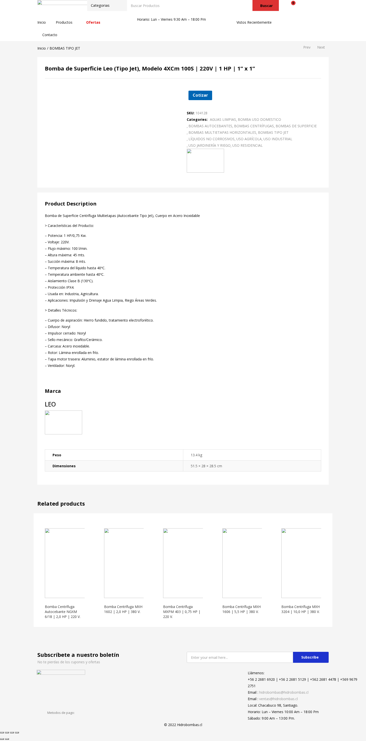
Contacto (49, 34)
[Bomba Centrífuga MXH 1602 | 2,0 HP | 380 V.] (139, 562)
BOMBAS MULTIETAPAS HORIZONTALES (222, 132)
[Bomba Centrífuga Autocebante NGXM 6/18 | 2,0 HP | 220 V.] (80, 562)
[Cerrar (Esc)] (2, 732)
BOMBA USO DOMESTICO (259, 119)
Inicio (41, 22)
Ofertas (93, 22)
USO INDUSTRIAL (277, 138)
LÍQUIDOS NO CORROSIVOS (211, 138)
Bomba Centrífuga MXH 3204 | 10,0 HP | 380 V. (300, 609)
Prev (306, 47)
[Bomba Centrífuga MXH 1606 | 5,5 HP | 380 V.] (257, 562)
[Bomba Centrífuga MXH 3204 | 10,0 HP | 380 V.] (316, 562)
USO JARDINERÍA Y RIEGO (209, 145)
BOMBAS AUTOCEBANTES (210, 126)
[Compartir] (7, 732)
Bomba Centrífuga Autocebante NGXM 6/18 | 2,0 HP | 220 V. (62, 611)
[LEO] (205, 160)
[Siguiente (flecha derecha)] (7, 739)
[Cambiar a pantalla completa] (12, 732)
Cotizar (200, 95)
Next (321, 47)
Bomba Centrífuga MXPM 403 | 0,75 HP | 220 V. (181, 611)
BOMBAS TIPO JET (65, 48)
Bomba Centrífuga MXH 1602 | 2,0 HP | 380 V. (123, 609)
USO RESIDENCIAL (247, 145)
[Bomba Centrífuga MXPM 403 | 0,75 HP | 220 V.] (198, 562)
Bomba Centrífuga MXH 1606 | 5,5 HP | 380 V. (241, 609)
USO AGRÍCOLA (249, 138)
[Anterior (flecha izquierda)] (2, 739)
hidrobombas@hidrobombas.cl (283, 692)
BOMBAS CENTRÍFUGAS (254, 126)
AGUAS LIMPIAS (223, 119)
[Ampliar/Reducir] (17, 732)
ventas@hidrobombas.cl (278, 698)
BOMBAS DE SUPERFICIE (296, 126)
